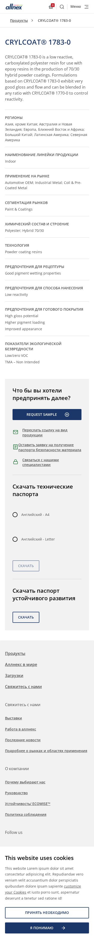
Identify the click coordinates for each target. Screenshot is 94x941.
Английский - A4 (35, 514)
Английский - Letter (38, 539)
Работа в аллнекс (20, 729)
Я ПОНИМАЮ (41, 927)
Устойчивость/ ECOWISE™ (27, 803)
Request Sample (42, 414)
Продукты (19, 20)
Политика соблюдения (25, 814)
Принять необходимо (47, 912)
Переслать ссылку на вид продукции (44, 432)
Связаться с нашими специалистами (40, 462)
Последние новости (23, 739)
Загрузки (14, 675)
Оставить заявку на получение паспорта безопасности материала (49, 447)
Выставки (13, 718)
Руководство (16, 792)
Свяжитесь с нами (23, 686)
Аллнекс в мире (21, 664)
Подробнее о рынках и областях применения (46, 750)
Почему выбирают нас (25, 782)
